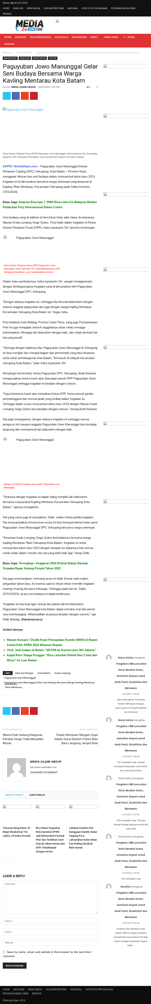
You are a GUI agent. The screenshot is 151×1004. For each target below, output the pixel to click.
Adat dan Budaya (24, 672)
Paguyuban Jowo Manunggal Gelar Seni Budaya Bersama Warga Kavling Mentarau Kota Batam (50, 682)
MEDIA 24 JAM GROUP (23, 86)
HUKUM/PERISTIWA (54, 8)
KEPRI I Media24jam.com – (21, 166)
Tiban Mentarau (13, 687)
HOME (6, 8)
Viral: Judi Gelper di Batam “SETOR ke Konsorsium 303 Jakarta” (51, 650)
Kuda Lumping (62, 672)
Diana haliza (125, 657)
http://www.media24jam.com (43, 767)
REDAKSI (7, 13)
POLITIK (52, 58)
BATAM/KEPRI (79, 37)
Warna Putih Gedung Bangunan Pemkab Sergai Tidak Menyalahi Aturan (23, 739)
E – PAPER (129, 37)
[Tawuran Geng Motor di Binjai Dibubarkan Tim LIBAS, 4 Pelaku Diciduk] (17, 814)
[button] (143, 37)
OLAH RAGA (61, 37)
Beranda (7, 52)
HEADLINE (18, 8)
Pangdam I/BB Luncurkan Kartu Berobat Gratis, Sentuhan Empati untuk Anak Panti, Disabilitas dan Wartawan (131, 676)
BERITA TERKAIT (15, 795)
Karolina (126, 886)
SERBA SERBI (111, 37)
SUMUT (94, 37)
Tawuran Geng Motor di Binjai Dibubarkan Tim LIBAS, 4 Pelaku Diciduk (16, 831)
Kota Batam (44, 672)
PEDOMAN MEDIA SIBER (123, 8)
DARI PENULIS (37, 795)
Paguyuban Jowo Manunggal (20, 677)
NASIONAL (72, 8)
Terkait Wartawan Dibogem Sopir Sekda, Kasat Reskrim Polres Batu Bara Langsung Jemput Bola (76, 739)
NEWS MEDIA (33, 8)
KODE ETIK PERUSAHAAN (94, 8)
